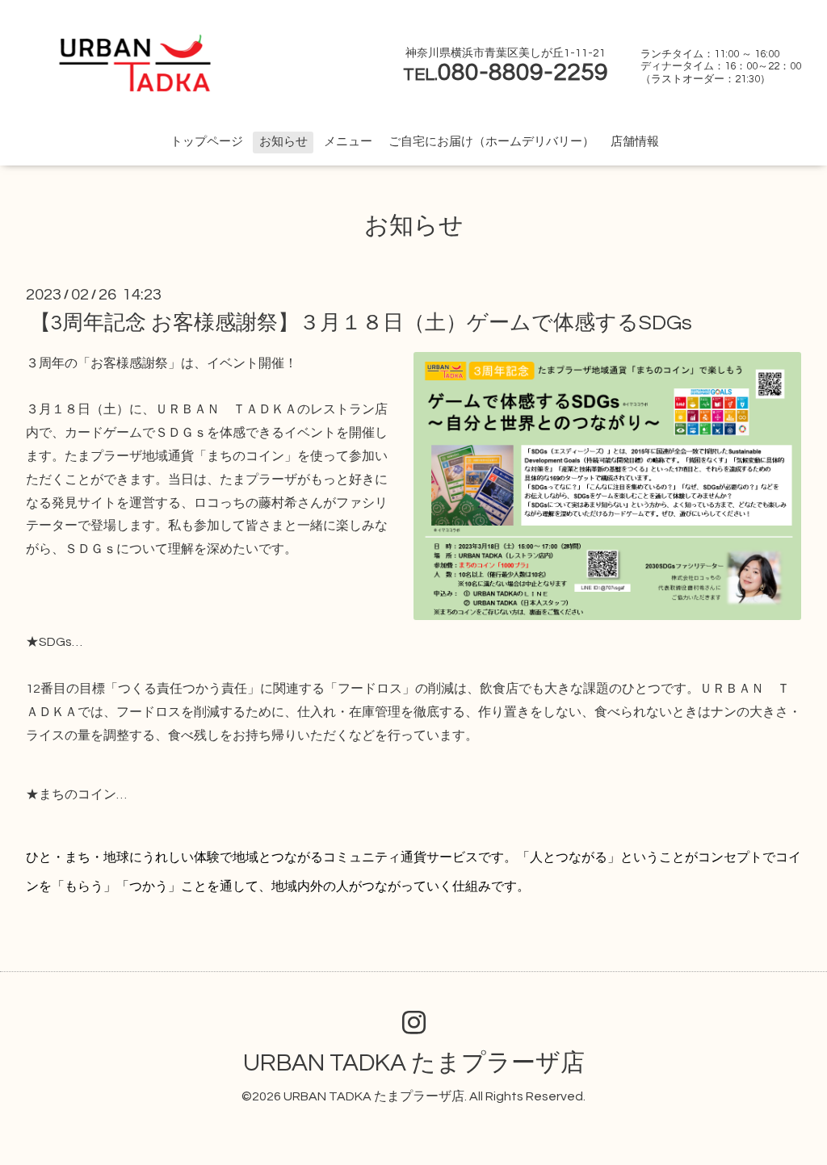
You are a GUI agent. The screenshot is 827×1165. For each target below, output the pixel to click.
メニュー (348, 142)
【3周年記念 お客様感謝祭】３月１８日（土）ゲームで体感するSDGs (361, 322)
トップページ (206, 142)
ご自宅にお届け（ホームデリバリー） (491, 142)
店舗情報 (635, 142)
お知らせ (283, 142)
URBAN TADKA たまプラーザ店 (414, 1062)
